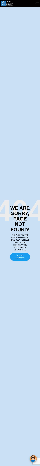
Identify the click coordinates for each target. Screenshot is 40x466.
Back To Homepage (20, 257)
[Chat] (33, 458)
